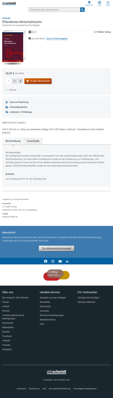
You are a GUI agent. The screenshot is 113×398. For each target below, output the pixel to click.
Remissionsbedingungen (52, 315)
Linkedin (6, 340)
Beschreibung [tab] (13, 140)
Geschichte (7, 323)
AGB (44, 389)
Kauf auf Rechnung (19, 102)
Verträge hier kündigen (88, 297)
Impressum (21, 389)
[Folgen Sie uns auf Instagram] (53, 261)
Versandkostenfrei (18, 107)
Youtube (6, 345)
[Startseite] (56, 373)
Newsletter (45, 302)
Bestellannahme (48, 319)
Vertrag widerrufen (86, 302)
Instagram (7, 349)
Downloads (45, 306)
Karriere (6, 311)
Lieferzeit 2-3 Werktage (21, 112)
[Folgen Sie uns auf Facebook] (45, 261)
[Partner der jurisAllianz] (56, 275)
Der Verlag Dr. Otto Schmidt (15, 297)
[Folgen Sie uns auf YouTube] (60, 261)
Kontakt (6, 331)
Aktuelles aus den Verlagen (53, 297)
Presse (5, 302)
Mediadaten (8, 327)
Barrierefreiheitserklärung (60, 389)
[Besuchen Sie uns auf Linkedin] (67, 261)
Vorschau (44, 311)
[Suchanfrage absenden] (82, 9)
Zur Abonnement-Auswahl (56, 248)
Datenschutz (34, 389)
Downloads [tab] (33, 140)
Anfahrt (5, 306)
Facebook (7, 336)
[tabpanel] (56, 165)
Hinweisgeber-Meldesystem (85, 389)
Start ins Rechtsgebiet (57, 38)
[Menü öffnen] (108, 2)
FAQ (42, 324)
